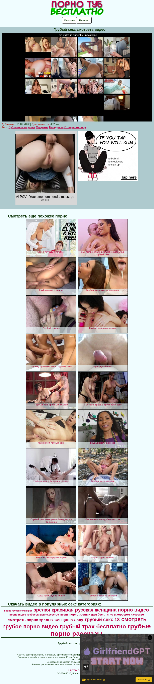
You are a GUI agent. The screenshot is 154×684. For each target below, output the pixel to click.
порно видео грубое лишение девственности (38, 614)
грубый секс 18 (102, 619)
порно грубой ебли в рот (18, 610)
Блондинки (56, 127)
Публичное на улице (22, 127)
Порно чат (84, 20)
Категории (69, 20)
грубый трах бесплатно (93, 626)
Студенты (42, 127)
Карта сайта (77, 670)
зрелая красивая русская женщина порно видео (91, 610)
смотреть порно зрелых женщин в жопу (45, 620)
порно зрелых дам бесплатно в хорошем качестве (106, 614)
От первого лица (75, 127)
